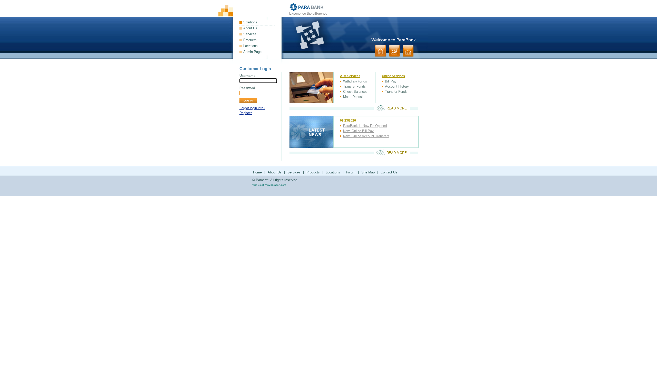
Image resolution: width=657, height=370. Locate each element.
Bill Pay (391, 81)
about (394, 51)
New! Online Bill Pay (358, 131)
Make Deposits (354, 97)
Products (250, 40)
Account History (397, 86)
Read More (397, 108)
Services (249, 34)
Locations (250, 46)
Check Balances (355, 92)
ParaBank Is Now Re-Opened (365, 126)
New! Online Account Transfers (366, 136)
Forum (350, 172)
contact (408, 51)
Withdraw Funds (355, 81)
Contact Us (389, 172)
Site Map (368, 172)
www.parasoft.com (275, 184)
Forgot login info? (252, 108)
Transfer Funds (354, 86)
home (380, 51)
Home (257, 172)
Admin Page (252, 52)
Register (245, 113)
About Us (250, 28)
